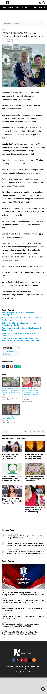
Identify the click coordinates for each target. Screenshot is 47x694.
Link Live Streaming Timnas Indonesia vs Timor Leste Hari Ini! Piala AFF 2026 (23, 617)
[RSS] (34, 660)
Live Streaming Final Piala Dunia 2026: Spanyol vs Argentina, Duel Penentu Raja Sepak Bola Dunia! (20, 633)
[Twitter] (17, 660)
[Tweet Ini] (30, 431)
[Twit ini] (7, 366)
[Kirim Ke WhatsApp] (43, 431)
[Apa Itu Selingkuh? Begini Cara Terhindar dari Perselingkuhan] (12, 446)
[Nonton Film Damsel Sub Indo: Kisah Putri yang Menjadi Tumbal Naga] (35, 446)
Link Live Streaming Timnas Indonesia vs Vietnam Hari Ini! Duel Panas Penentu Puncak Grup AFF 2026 (25, 545)
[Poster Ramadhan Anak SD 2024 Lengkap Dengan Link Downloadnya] (35, 468)
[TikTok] (30, 660)
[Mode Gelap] (40, 2)
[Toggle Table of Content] (16, 348)
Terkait (7, 354)
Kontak (23, 669)
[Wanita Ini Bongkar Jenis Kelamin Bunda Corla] (11, 409)
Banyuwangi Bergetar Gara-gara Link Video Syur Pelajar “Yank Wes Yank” (24, 537)
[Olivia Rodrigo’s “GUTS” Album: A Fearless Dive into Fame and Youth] (12, 491)
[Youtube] (26, 660)
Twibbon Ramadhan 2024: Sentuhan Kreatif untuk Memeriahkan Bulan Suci (19, 324)
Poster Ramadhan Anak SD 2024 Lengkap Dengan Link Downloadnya (21, 329)
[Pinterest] (22, 660)
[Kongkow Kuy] (11, 2)
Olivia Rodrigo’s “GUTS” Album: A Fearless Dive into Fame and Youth (23, 334)
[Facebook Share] (25, 431)
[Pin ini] (11, 366)
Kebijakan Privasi (22, 666)
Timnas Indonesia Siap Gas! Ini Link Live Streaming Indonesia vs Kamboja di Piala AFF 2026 (20, 625)
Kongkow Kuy (10, 39)
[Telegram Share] (15, 366)
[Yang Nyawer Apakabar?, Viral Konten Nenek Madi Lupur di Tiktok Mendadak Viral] (11, 382)
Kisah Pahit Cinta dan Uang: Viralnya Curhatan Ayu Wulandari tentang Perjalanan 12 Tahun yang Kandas (21, 339)
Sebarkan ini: (9, 351)
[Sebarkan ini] (3, 366)
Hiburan (4, 29)
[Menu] (3, 2)
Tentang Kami (36, 666)
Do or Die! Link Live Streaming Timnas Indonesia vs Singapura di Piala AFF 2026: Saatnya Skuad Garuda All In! (25, 553)
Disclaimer (10, 666)
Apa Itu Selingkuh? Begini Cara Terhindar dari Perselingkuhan (18, 314)
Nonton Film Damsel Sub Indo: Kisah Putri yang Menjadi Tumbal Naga (22, 319)
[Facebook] (13, 660)
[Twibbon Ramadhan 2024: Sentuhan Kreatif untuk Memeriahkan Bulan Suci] (12, 468)
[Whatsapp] (19, 366)
